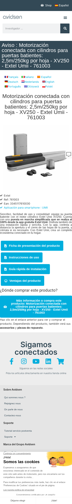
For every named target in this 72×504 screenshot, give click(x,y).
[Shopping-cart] (60, 361)
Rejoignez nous (12, 403)
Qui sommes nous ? (14, 397)
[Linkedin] (48, 361)
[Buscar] (64, 28)
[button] (65, 17)
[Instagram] (24, 361)
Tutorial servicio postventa (18, 430)
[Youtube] (36, 361)
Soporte (8, 436)
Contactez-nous (12, 415)
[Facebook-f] (11, 361)
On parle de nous (13, 409)
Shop (48, 5)
